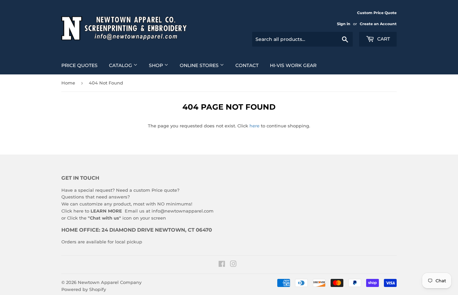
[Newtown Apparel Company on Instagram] (233, 265)
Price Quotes (79, 65)
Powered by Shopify (83, 289)
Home (68, 82)
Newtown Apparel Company (109, 282)
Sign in (343, 23)
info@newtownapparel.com (183, 211)
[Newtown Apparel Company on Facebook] (221, 265)
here (254, 125)
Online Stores (200, 65)
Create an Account (378, 23)
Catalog (121, 65)
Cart (383, 39)
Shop (156, 65)
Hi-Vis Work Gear (293, 65)
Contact (247, 65)
